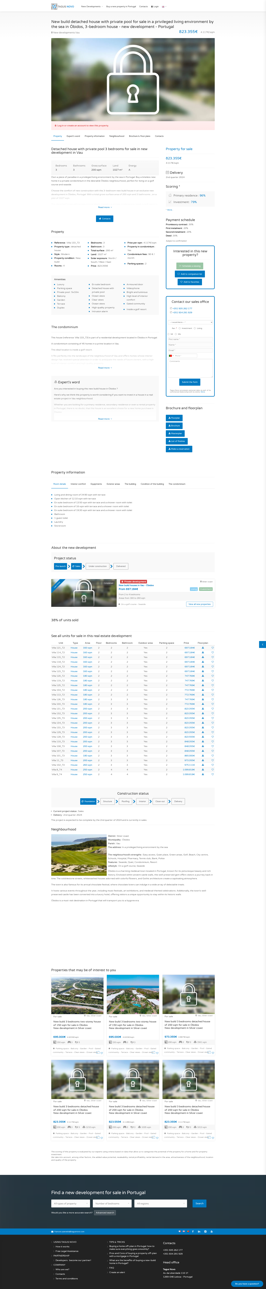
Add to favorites (191, 282)
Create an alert (117, 1272)
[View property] (98, 1053)
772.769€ (190, 690)
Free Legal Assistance (67, 1251)
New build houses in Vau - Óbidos (136, 585)
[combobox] (171, 356)
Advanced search (105, 1212)
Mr (172, 334)
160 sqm (87, 647)
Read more (104, 207)
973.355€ (190, 760)
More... (170, 210)
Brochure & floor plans (139, 136)
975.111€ (190, 765)
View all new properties (200, 604)
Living (199, 328)
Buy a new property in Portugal (121, 6)
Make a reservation (180, 449)
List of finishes (178, 441)
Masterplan (176, 433)
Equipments (96, 484)
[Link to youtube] (212, 1231)
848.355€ (190, 741)
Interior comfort (78, 484)
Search (200, 1203)
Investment (187, 328)
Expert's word (73, 136)
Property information (95, 136)
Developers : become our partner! (73, 1260)
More (203, 392)
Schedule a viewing (191, 266)
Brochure (175, 425)
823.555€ (190, 736)
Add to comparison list (191, 274)
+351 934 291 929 (182, 312)
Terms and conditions (67, 1278)
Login (156, 6)
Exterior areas (113, 484)
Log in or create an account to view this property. (83, 125)
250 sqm (87, 769)
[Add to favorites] (213, 647)
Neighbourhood (116, 136)
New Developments (91, 6)
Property (57, 136)
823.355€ (190, 708)
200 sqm (87, 708)
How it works (62, 1246)
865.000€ (190, 755)
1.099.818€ (189, 769)
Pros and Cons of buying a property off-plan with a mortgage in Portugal (133, 1255)
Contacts (143, 6)
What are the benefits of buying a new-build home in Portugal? (132, 1262)
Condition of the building (152, 484)
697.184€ (190, 647)
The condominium (177, 484)
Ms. (179, 334)
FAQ (111, 1267)
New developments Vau (66, 32)
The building (130, 484)
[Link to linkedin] (199, 1231)
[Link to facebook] (193, 1231)
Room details (59, 484)
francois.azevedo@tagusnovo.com (69, 1232)
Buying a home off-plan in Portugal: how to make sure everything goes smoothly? (131, 1248)
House (74, 647)
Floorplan (175, 418)
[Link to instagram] (205, 1231)
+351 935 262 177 (182, 308)
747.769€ (190, 676)
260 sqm (87, 765)
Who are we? (62, 1269)
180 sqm (87, 676)
